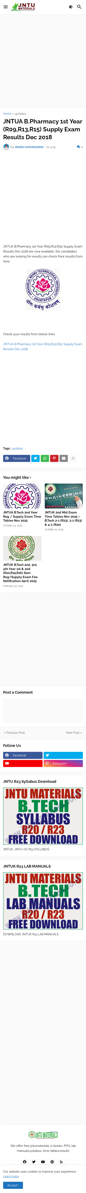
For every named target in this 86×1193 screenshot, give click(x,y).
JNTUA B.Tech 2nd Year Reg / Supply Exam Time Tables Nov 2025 (22, 516)
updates (20, 113)
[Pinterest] (54, 458)
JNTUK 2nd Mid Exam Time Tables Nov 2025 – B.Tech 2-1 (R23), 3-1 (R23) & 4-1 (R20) (63, 519)
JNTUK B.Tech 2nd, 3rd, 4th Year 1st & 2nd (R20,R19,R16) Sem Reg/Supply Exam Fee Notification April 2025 (20, 573)
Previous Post (15, 732)
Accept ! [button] (13, 1185)
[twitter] (63, 755)
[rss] (61, 1162)
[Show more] (73, 458)
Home (7, 113)
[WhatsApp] (45, 458)
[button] (5, 7)
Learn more (11, 1176)
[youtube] (23, 763)
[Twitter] (35, 458)
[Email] (63, 458)
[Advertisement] (43, 61)
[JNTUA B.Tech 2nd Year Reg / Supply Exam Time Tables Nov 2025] (22, 496)
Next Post (73, 732)
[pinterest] (52, 1162)
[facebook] (24, 1162)
